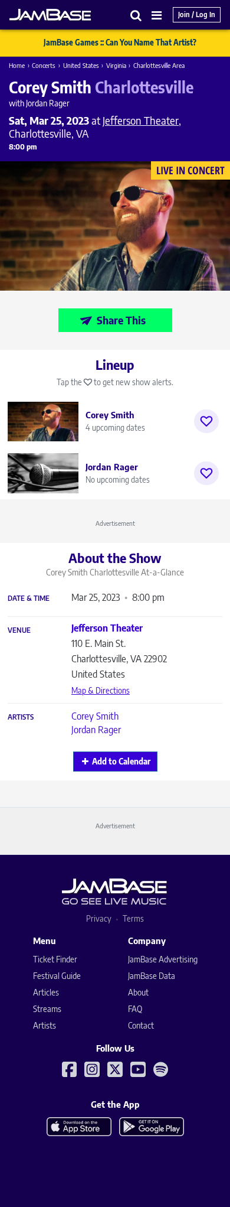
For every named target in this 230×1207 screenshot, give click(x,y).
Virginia (116, 65)
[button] (136, 15)
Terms (133, 918)
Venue (19, 630)
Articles (46, 992)
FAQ (135, 1009)
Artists (21, 717)
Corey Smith (95, 716)
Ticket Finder (55, 959)
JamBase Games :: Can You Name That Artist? (120, 42)
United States (81, 65)
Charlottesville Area (159, 65)
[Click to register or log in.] (206, 421)
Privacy (98, 918)
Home (17, 65)
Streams (47, 1009)
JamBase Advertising (163, 959)
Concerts (43, 65)
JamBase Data (151, 976)
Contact (141, 1025)
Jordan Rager (96, 730)
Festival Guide (57, 976)
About (138, 992)
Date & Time (29, 598)
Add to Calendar (121, 761)
